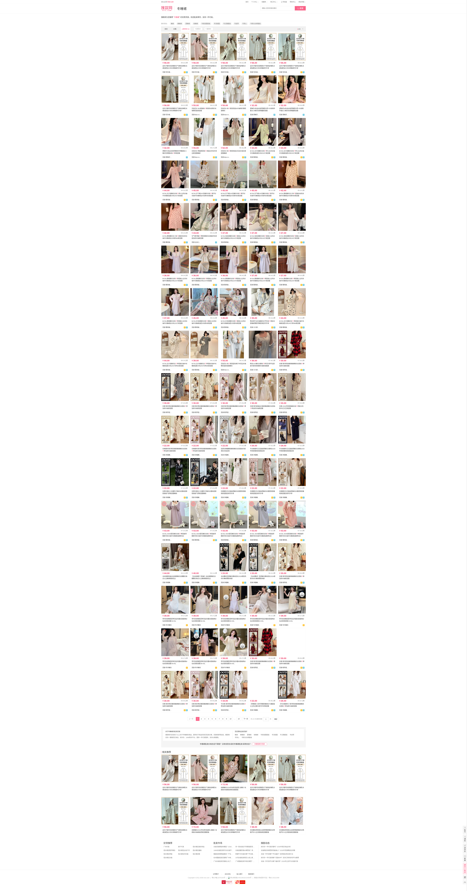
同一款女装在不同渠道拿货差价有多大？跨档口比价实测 (245, 847)
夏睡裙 (187, 24)
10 (230, 719)
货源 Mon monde (196, 157)
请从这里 (167, 2)
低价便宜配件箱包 (169, 850)
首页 (247, 2)
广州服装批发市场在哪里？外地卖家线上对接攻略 (245, 861)
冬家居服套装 (206, 24)
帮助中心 (293, 2)
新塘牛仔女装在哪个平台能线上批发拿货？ (245, 854)
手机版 (284, 2)
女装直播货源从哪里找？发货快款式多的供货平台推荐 (245, 850)
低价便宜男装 (168, 854)
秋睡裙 (195, 24)
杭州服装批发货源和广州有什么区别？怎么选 (223, 858)
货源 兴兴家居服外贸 (254, 327)
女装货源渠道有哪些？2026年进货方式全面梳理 (223, 847)
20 (239, 719)
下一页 (246, 719)
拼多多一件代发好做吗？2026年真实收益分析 (276, 847)
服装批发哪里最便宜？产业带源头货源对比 (223, 854)
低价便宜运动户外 (184, 850)
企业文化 (228, 874)
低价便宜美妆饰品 (198, 847)
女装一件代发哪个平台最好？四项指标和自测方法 (277, 854)
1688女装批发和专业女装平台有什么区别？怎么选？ (223, 850)
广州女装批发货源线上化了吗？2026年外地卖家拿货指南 (223, 861)
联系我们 (251, 874)
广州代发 (166, 847)
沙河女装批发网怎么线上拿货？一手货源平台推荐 (245, 858)
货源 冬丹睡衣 (167, 625)
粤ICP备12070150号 (218, 878)
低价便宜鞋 (196, 854)
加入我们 (239, 874)
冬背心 (244, 24)
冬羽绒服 (217, 24)
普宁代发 (181, 847)
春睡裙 (179, 24)
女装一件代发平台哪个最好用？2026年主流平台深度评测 (279, 861)
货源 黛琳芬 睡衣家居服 (254, 115)
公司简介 (216, 874)
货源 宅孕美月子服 (167, 72)
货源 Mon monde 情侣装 (196, 115)
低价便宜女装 (168, 858)
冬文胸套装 (227, 24)
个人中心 (254, 2)
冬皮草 (236, 24)
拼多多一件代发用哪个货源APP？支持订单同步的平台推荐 (280, 858)
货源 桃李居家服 (283, 370)
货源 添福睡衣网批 (167, 455)
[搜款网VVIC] (166, 8)
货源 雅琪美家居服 (254, 157)
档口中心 (273, 2)
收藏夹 (264, 2)
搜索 (300, 8)
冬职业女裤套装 (255, 24)
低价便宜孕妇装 (183, 854)
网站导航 (302, 2)
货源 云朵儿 (195, 242)
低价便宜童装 (197, 850)
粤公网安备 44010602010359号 (241, 878)
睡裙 (172, 24)
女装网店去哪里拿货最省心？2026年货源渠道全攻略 (278, 850)
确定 (275, 719)
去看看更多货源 (259, 744)
